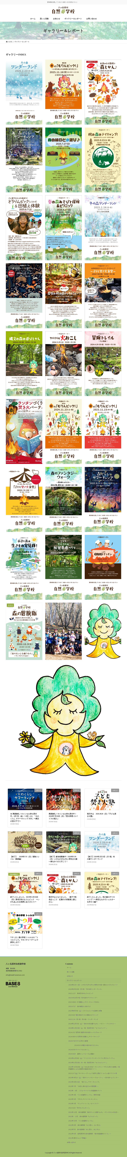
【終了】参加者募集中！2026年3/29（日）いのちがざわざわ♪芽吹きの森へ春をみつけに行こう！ (63, 859)
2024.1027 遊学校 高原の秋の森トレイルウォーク (85, 1032)
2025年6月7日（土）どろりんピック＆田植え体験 (85, 1011)
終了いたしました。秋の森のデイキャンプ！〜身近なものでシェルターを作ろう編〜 (101, 899)
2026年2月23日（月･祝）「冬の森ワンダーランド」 (85, 989)
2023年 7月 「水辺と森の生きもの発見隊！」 (83, 1086)
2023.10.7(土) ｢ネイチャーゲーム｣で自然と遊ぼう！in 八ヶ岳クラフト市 (92, 1073)
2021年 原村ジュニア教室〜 (78, 1138)
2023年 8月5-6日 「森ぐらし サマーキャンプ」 (84, 1082)
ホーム (69, 967)
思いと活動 (70, 972)
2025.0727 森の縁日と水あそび (79, 1006)
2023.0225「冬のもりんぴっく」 (79, 1108)
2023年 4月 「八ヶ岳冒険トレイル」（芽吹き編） (84, 1095)
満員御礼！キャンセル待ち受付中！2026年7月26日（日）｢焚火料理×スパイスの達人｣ (63, 816)
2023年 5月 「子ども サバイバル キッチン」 (83, 1099)
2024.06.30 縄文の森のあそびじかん (83, 1045)
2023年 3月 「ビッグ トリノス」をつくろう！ (83, 1103)
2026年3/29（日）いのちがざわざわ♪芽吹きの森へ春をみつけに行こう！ (93, 985)
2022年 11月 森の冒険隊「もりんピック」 (83, 1116)
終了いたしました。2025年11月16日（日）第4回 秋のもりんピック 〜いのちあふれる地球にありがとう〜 (24, 899)
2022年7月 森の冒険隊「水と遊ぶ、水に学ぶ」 (84, 1129)
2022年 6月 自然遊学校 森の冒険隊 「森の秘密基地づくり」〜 (89, 1134)
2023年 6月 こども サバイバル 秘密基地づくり (85, 1090)
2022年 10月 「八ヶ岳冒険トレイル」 (81, 1121)
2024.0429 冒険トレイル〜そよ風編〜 (81, 1054)
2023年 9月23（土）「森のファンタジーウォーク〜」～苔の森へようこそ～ (93, 1078)
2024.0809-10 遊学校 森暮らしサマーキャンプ (83, 1037)
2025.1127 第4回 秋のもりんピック (80, 993)
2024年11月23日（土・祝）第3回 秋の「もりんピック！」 (88, 1028)
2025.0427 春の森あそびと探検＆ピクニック (83, 1015)
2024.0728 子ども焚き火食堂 (78, 1041)
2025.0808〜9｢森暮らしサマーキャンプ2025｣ (83, 1002)
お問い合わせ (71, 1142)
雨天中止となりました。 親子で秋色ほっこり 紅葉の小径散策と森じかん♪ (63, 899)
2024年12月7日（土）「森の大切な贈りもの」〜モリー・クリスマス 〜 (92, 1024)
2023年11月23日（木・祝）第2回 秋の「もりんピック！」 (88, 1062)
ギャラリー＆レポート (74, 980)
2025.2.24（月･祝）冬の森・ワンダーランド (83, 1019)
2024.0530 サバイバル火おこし (78, 1049)
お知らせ (70, 976)
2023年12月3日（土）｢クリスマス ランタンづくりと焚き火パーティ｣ (91, 1058)
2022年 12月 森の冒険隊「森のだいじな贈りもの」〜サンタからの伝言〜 (93, 1112)
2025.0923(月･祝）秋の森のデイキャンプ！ (83, 998)
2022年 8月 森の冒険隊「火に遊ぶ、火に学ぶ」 (84, 1125)
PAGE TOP (122, 1120)
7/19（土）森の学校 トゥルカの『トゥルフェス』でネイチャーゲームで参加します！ (24, 939)
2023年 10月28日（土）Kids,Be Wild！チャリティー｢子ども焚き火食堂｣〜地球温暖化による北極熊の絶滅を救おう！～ (94, 1068)
